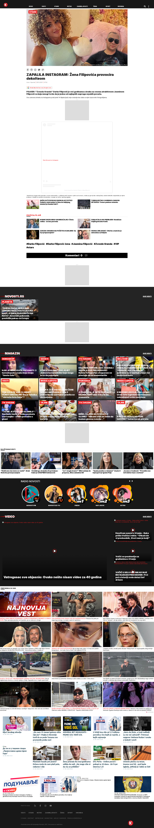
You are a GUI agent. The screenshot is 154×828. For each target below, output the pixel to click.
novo (31, 6)
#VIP (116, 244)
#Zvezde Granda (103, 244)
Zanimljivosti (82, 6)
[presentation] (130, 481)
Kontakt (31, 818)
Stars (56, 6)
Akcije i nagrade (60, 818)
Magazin (12, 353)
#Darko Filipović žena (58, 244)
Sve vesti (147, 296)
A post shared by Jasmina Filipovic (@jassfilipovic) (77, 190)
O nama (23, 818)
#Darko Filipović (35, 244)
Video (10, 516)
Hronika (121, 6)
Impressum (39, 818)
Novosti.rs (14, 296)
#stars (30, 247)
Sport (108, 6)
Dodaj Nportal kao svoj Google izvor (40, 87)
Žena (95, 6)
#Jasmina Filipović (82, 244)
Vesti (44, 6)
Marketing (49, 818)
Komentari (73, 255)
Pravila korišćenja (74, 818)
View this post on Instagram (50, 160)
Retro (69, 6)
